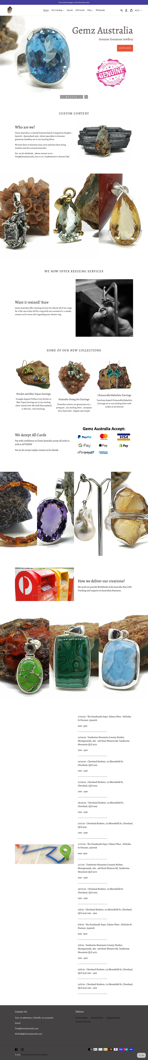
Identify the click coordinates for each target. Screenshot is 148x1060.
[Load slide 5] (74, 97)
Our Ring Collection (119, 48)
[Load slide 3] (70, 97)
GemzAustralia (27, 1054)
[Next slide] (80, 96)
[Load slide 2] (68, 97)
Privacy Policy (82, 1017)
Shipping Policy (113, 1017)
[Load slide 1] (66, 97)
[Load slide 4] (72, 97)
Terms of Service (83, 1021)
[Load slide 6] (76, 97)
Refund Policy (97, 1017)
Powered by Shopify (40, 1054)
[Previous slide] (62, 96)
